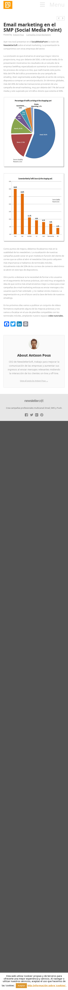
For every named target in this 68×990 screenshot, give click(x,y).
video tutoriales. (55, 315)
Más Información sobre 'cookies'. (47, 985)
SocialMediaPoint (39, 41)
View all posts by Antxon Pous (34, 380)
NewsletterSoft (10, 45)
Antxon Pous (18, 34)
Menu (57, 4)
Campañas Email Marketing (38, 34)
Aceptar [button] (21, 985)
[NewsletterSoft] (23, 5)
